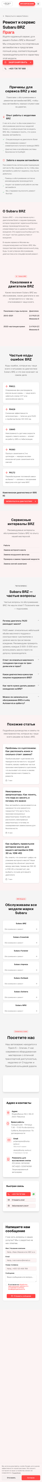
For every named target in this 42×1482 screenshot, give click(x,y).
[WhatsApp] (34, 1194)
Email (7, 1256)
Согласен (30, 1478)
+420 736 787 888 (17, 68)
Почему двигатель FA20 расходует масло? (15, 622)
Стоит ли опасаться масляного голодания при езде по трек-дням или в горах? (18, 663)
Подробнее (16, 1473)
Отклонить (11, 1478)
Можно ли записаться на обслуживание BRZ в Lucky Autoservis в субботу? (16, 700)
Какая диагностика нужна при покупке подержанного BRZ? (18, 676)
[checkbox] (6, 1285)
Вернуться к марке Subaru (16, 16)
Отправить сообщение (22, 1296)
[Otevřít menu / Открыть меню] (38, 4)
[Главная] (7, 3)
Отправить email (18, 1200)
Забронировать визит (20, 1206)
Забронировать (18, 62)
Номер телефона (11, 1265)
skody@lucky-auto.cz (22, 1150)
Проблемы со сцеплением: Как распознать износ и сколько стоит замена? (20, 751)
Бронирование (27, 4)
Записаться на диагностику (19, 501)
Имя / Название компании (15, 1248)
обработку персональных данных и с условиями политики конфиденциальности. (18, 1287)
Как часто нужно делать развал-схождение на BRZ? (19, 687)
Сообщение (9, 1273)
